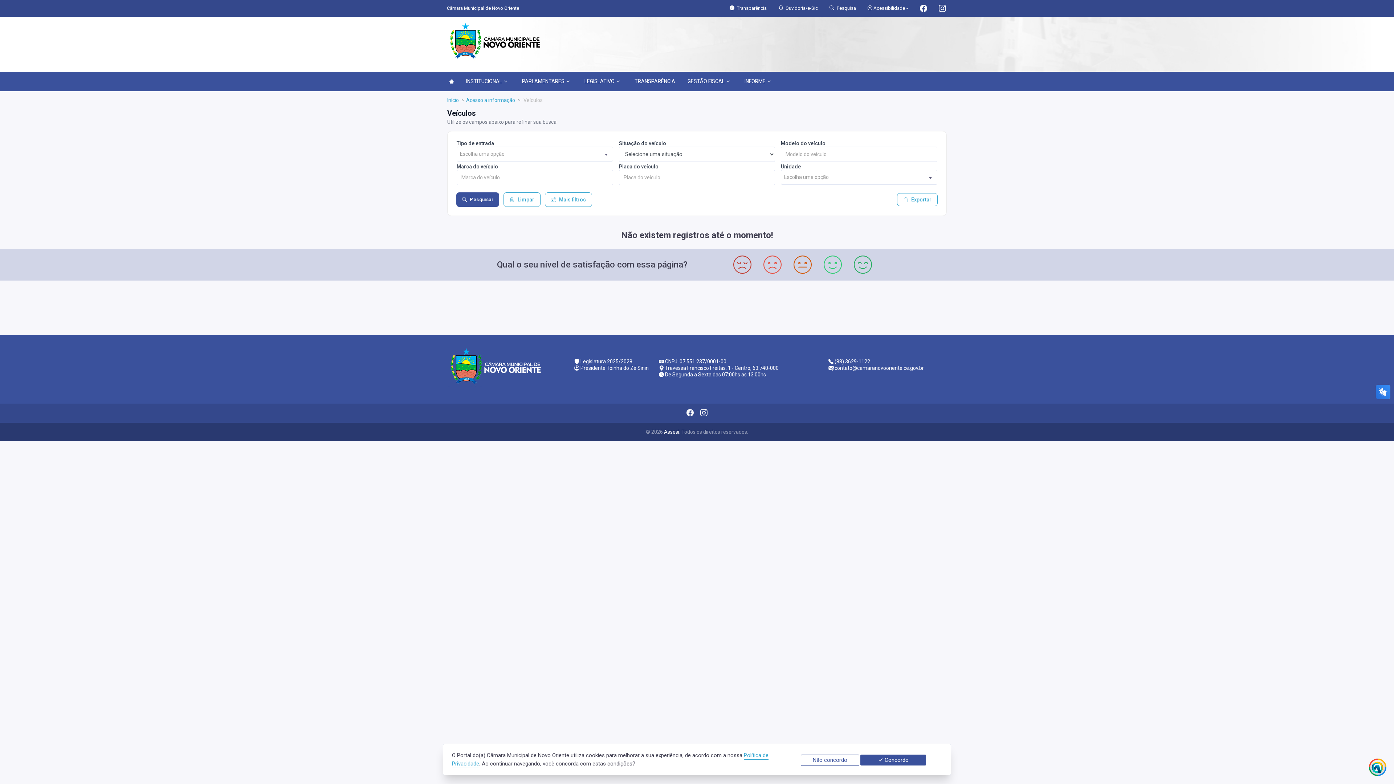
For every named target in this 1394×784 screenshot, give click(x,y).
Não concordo (830, 760)
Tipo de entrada (475, 143)
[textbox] (535, 154)
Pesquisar (481, 199)
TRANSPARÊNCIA (655, 81)
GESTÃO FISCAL (706, 81)
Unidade (791, 167)
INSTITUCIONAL (484, 81)
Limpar (526, 200)
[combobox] (535, 154)
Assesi (671, 432)
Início (453, 100)
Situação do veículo (642, 143)
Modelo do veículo (803, 143)
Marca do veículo (477, 167)
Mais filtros (572, 200)
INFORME (755, 81)
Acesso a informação (490, 100)
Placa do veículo (639, 167)
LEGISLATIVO (599, 81)
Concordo (896, 760)
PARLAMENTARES (543, 81)
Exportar (921, 200)
